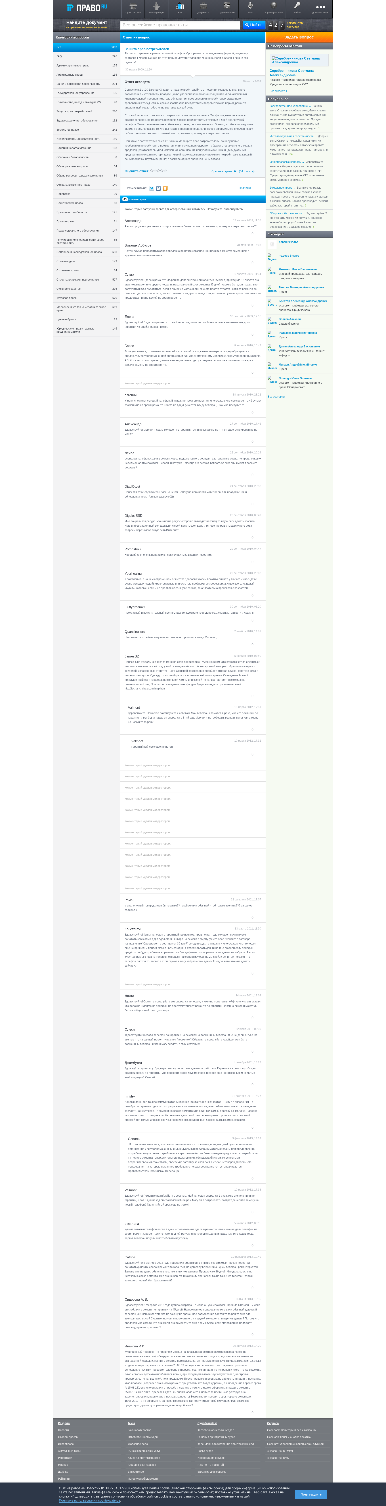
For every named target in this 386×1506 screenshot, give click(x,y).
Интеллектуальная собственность (87, 138)
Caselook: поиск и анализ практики (289, 1437)
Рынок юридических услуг (144, 1451)
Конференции (156, 12)
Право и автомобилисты (87, 212)
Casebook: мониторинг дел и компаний (292, 1430)
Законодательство (139, 1430)
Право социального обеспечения (87, 230)
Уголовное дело (138, 1444)
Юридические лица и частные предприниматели (87, 330)
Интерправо (66, 1444)
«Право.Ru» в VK (278, 1457)
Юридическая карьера (142, 1464)
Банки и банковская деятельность (87, 83)
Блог (250, 12)
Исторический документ (143, 1478)
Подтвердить (311, 1494)
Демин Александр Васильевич (299, 346)
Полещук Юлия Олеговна (296, 378)
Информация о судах (210, 1457)
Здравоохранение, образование (87, 120)
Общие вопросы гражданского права (87, 175)
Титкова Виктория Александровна (301, 287)
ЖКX (180, 12)
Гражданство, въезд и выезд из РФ (87, 102)
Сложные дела (87, 261)
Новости (63, 1430)
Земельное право (87, 129)
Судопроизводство (87, 288)
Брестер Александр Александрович (303, 301)
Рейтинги (64, 1478)
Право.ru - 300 (133, 12)
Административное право (87, 65)
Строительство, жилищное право (87, 279)
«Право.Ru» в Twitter (280, 1451)
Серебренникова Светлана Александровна (292, 73)
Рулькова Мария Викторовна (298, 332)
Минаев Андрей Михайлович (298, 364)
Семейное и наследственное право (87, 252)
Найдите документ (86, 24)
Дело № (63, 1471)
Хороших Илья (288, 242)
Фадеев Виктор (289, 255)
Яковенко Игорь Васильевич (298, 269)
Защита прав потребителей (87, 111)
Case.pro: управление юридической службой (295, 1444)
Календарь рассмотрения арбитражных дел (225, 1444)
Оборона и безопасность (87, 157)
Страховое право (87, 270)
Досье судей (205, 1451)
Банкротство (136, 1471)
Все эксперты (278, 91)
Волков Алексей (290, 319)
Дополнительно (320, 12)
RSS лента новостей (210, 1464)
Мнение (63, 1464)
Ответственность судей (143, 1437)
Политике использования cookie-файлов (89, 1500)
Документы (203, 12)
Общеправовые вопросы (87, 166)
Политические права (87, 203)
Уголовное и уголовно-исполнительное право (87, 309)
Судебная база (227, 12)
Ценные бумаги (87, 319)
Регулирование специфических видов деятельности (87, 241)
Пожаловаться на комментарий (147, 233)
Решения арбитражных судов (216, 1437)
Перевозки (87, 194)
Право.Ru (86, 7)
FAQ (87, 56)
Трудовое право (87, 298)
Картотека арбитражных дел (215, 1430)
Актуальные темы (69, 1451)
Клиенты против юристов (144, 1457)
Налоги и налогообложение (87, 148)
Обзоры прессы (68, 1437)
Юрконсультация (274, 12)
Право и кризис (87, 221)
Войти (297, 12)
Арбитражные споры (87, 74)
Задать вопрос (299, 37)
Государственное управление (87, 93)
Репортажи (65, 1457)
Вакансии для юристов (211, 1471)
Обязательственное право (87, 184)
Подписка (245, 187)
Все (87, 47)
